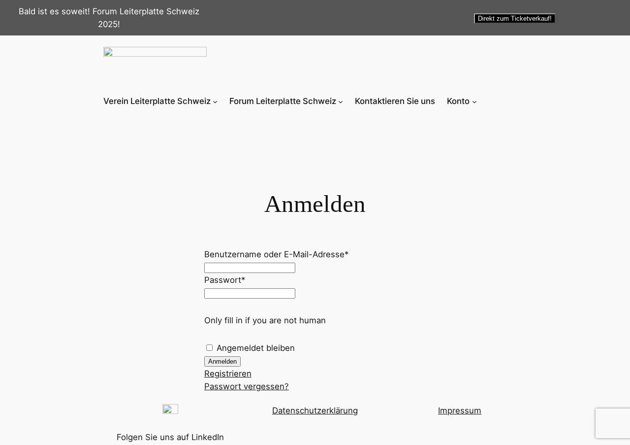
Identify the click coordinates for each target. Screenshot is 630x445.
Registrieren (228, 373)
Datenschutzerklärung (315, 410)
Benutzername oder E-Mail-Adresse (276, 254)
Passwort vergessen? (246, 386)
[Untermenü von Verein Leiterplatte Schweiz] (215, 101)
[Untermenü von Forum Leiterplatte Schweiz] (340, 101)
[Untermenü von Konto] (474, 101)
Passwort (224, 280)
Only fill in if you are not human (265, 320)
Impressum (459, 410)
